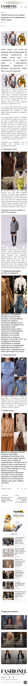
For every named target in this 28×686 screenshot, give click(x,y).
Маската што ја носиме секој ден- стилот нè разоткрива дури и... (21, 500)
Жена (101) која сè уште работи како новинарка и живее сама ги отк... (20, 595)
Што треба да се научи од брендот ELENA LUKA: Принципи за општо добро (13, 643)
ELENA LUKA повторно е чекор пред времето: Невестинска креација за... (20, 563)
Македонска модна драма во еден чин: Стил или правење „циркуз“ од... (19, 574)
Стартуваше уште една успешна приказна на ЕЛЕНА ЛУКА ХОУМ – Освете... (20, 540)
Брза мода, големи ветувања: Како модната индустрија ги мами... (7, 500)
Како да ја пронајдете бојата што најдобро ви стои (20, 584)
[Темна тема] (25, 682)
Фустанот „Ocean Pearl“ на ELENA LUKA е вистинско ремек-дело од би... (20, 551)
